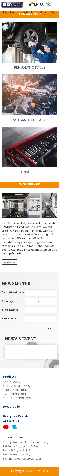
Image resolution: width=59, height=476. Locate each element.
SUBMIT (49, 328)
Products (9, 377)
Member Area (47, 13)
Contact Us (27, 13)
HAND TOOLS (11, 382)
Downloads (9, 13)
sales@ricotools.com (27, 459)
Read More (9, 262)
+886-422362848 (19, 451)
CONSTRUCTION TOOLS (18, 398)
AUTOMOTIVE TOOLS (16, 386)
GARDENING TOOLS (15, 394)
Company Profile (16, 416)
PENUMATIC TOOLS (15, 390)
